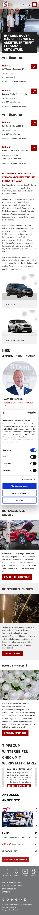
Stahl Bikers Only (16, 899)
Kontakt (25, 875)
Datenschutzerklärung (12, 886)
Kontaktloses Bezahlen (12, 883)
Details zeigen (27, 479)
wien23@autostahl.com (12, 102)
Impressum (6, 892)
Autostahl (12, 899)
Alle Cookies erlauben (19, 486)
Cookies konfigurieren (19, 786)
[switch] (33, 457)
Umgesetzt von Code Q (10, 910)
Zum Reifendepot (12, 653)
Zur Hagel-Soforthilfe (15, 733)
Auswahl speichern (19, 493)
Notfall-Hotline (7, 875)
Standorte (16, 875)
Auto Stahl (21, 899)
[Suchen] (28, 4)
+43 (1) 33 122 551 (9, 73)
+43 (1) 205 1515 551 (10, 98)
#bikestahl (7, 899)
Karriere (33, 875)
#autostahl (3, 899)
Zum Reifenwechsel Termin (17, 577)
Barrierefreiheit (9, 889)
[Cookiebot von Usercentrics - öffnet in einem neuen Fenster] (28, 412)
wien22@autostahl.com (12, 77)
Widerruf (19, 500)
